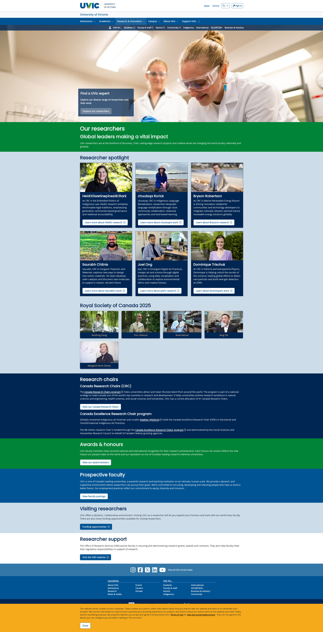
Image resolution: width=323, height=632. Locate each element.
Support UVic (189, 21)
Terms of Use (177, 614)
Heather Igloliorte (149, 419)
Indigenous (188, 27)
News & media (115, 594)
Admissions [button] (86, 21)
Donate (139, 591)
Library (215, 5)
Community (172, 27)
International (202, 27)
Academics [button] (105, 21)
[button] (226, 5)
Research (112, 591)
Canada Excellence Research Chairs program (159, 429)
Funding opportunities (94, 526)
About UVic (113, 585)
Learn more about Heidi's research (103, 222)
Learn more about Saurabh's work (103, 290)
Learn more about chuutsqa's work (159, 222)
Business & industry (234, 27)
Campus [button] (152, 21)
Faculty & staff (144, 27)
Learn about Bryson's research (212, 222)
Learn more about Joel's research (158, 290)
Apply (206, 5)
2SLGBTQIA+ (216, 27)
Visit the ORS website (93, 557)
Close (85, 625)
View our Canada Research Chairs (100, 406)
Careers (139, 588)
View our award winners (95, 462)
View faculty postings (93, 496)
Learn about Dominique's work (212, 290)
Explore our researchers (96, 111)
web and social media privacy (201, 614)
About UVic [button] (170, 21)
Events (139, 585)
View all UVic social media (180, 569)
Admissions (113, 588)
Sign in (238, 5)
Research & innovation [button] (129, 21)
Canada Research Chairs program (102, 391)
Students (128, 27)
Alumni (159, 27)
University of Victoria (94, 14)
